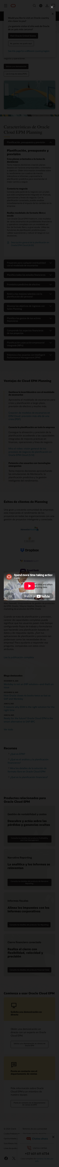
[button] (52, 7)
